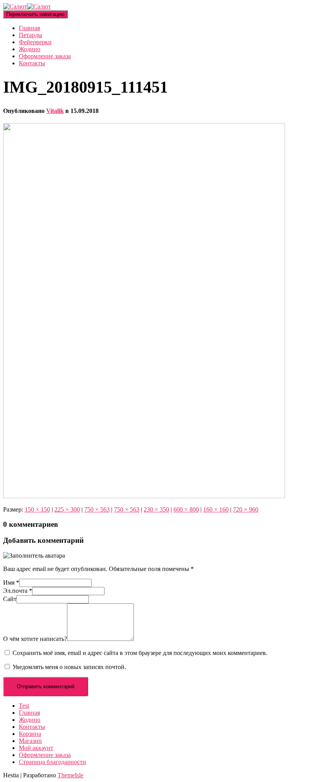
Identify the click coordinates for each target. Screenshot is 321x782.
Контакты (32, 63)
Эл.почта (17, 590)
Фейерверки (35, 42)
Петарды (30, 35)
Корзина (30, 733)
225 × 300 (67, 509)
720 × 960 (245, 509)
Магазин (30, 740)
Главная (29, 28)
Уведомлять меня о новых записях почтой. (69, 667)
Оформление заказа (45, 56)
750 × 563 (97, 509)
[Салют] (27, 6)
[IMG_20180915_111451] (144, 496)
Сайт (9, 599)
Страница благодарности (52, 762)
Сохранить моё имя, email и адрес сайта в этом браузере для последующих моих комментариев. (140, 653)
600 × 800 (186, 509)
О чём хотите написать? (35, 638)
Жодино (29, 49)
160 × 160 (216, 509)
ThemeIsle (70, 775)
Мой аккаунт (36, 747)
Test (24, 705)
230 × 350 (156, 509)
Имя (11, 582)
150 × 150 (37, 509)
